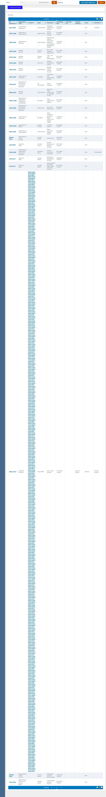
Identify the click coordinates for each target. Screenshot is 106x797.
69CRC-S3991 (12, 27)
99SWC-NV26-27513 (32, 435)
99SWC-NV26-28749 (32, 192)
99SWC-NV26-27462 (32, 658)
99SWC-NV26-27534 (32, 602)
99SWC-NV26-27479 (32, 598)
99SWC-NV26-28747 (32, 449)
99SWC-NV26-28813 (32, 202)
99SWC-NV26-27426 (32, 342)
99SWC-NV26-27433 (32, 281)
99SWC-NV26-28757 (32, 258)
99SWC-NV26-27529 (32, 211)
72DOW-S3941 (13, 126)
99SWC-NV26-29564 (32, 174)
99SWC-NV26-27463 (32, 528)
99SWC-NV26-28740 (32, 458)
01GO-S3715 (12, 159)
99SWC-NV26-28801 (32, 225)
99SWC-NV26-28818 (32, 300)
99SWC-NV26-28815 (32, 463)
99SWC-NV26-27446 (32, 523)
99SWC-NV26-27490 (32, 672)
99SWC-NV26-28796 (32, 682)
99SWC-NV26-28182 (32, 472)
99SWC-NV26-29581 (32, 668)
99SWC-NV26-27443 (32, 770)
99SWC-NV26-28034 (32, 337)
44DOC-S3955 (12, 117)
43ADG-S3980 (12, 63)
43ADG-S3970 (12, 92)
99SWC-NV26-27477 (32, 234)
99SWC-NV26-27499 (32, 304)
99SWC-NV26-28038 (32, 491)
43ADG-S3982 (12, 51)
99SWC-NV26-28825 (32, 467)
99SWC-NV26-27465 (32, 695)
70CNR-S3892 (12, 152)
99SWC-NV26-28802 (32, 742)
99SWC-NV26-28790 (32, 369)
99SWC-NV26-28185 (32, 686)
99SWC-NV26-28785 (32, 495)
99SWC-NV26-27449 (32, 318)
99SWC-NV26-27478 (32, 579)
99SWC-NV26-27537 (32, 630)
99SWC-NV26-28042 (32, 570)
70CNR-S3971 (12, 84)
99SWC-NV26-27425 (32, 397)
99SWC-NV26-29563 (32, 556)
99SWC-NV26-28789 (32, 761)
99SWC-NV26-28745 (32, 584)
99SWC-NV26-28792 (32, 486)
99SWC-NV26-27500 (32, 276)
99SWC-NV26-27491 (32, 416)
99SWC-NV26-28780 (32, 728)
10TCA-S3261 (12, 782)
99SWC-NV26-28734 (32, 723)
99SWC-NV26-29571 (32, 560)
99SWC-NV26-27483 (32, 244)
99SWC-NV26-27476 (32, 505)
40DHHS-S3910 (11, 138)
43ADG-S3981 (12, 57)
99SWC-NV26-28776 (32, 328)
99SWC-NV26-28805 (32, 206)
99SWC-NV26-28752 (32, 621)
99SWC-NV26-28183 (32, 188)
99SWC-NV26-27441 (32, 654)
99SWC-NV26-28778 (32, 626)
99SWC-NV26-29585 (32, 286)
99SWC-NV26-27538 (32, 663)
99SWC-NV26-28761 (32, 314)
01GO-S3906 (12, 145)
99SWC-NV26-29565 (32, 267)
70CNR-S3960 (12, 108)
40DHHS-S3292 (11, 775)
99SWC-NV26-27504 (32, 574)
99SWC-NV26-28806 (32, 500)
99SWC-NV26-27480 (32, 346)
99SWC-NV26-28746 (32, 290)
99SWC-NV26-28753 (32, 351)
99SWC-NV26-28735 (32, 444)
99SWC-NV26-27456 (32, 640)
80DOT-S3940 (12, 131)
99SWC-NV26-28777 (32, 374)
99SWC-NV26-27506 (32, 765)
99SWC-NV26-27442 (32, 365)
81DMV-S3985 (12, 33)
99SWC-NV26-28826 (32, 183)
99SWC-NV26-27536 (32, 309)
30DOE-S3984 (12, 42)
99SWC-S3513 (12, 471)
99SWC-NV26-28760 (32, 514)
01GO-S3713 (12, 166)
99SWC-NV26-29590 (32, 272)
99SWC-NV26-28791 (32, 607)
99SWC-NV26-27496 (32, 355)
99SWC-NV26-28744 (32, 253)
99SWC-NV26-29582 (32, 751)
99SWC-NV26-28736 (32, 644)
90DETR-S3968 (13, 100)
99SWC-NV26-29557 (32, 383)
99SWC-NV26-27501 (32, 379)
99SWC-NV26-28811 (32, 197)
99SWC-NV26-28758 (32, 402)
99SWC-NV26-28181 (32, 477)
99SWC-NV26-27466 (32, 425)
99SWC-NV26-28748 (32, 691)
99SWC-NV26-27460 (32, 733)
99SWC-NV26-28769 (32, 649)
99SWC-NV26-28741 (32, 593)
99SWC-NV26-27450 (32, 248)
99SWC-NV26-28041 (32, 178)
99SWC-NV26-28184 (32, 612)
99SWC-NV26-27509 (32, 453)
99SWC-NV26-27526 (32, 388)
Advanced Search (16, 7)
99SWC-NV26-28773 (32, 532)
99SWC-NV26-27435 (32, 220)
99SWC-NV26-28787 (32, 216)
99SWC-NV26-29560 (32, 737)
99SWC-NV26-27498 (32, 616)
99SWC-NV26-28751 (32, 360)
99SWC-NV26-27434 (32, 537)
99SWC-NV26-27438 (32, 439)
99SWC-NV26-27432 (32, 332)
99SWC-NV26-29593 (32, 551)
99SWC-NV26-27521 (32, 295)
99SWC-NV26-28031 (32, 509)
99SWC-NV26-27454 (32, 546)
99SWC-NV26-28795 (32, 700)
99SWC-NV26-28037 (32, 230)
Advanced (60, 2)
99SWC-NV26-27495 (32, 542)
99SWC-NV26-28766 (32, 565)
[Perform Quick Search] (54, 2)
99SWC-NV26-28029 (32, 756)
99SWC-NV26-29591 (32, 393)
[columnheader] (13, 23)
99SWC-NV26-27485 (32, 407)
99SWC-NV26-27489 (32, 635)
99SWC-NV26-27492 (32, 323)
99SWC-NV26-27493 (32, 588)
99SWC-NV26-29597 (32, 430)
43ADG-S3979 (12, 69)
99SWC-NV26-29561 (32, 481)
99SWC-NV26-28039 (32, 411)
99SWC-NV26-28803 (32, 705)
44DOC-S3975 (12, 77)
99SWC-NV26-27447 (32, 262)
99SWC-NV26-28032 (32, 421)
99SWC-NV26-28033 (32, 714)
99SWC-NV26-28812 (32, 709)
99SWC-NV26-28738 (32, 239)
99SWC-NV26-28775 (32, 677)
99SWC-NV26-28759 (32, 719)
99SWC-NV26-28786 (32, 518)
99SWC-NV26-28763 (32, 747)
